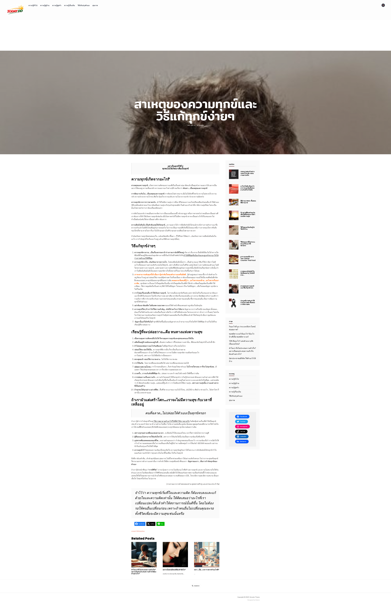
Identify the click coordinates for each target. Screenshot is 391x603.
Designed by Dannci (254, 600)
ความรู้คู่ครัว (56, 5)
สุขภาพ (95, 5)
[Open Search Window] (383, 5)
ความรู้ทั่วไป (33, 5)
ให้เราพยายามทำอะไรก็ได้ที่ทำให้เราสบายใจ (172, 421)
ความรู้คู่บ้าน (44, 5)
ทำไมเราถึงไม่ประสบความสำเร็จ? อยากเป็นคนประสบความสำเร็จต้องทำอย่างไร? (143, 572)
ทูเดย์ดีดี (201, 125)
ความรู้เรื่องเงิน (69, 5)
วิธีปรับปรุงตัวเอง (84, 5)
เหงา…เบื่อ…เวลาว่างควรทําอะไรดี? (206, 570)
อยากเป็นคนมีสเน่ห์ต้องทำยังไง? (174, 570)
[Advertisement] (195, 35)
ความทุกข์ (133, 531)
